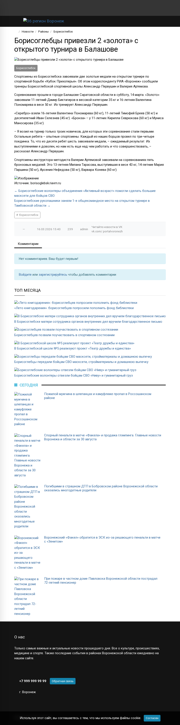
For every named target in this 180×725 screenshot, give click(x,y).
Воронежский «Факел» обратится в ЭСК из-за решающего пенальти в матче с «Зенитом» (102, 539)
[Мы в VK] (16, 8)
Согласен (152, 718)
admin (84, 229)
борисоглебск (28, 215)
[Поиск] (148, 21)
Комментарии (28, 244)
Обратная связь (63, 681)
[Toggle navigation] (161, 21)
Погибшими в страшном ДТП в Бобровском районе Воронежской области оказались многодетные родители (101, 488)
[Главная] (15, 31)
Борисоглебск (26, 68)
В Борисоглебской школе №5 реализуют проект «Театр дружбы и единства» (72, 348)
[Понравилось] (19, 229)
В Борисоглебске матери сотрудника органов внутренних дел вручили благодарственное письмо (88, 322)
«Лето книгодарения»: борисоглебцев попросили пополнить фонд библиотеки (74, 308)
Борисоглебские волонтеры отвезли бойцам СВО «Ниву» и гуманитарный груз (73, 375)
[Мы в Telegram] (23, 8)
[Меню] (16, 21)
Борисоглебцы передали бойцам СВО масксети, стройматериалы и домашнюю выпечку (81, 362)
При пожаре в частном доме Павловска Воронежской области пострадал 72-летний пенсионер (100, 581)
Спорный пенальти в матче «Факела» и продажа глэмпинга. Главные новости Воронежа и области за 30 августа (102, 437)
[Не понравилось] (28, 229)
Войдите (25, 275)
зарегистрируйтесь (53, 275)
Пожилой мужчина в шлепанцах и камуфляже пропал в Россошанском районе (97, 396)
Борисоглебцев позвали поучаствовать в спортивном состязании (64, 335)
